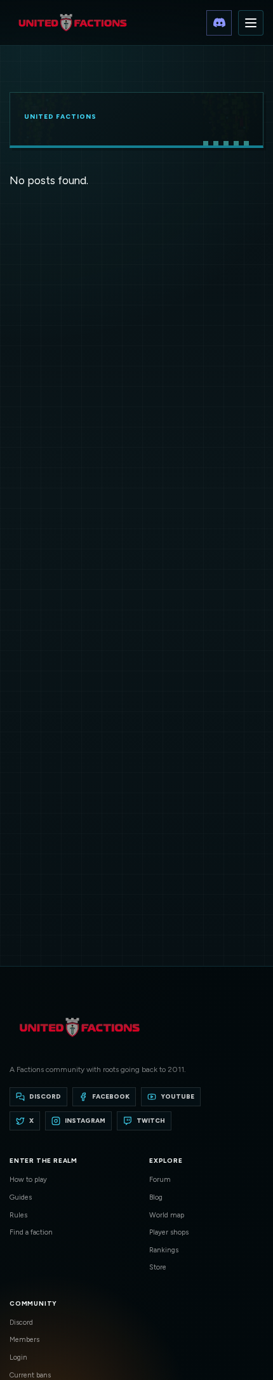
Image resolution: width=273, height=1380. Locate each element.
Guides (21, 1197)
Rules (18, 1215)
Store (157, 1267)
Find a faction (31, 1232)
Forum (160, 1180)
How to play (28, 1180)
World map (166, 1215)
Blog (156, 1197)
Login (18, 1357)
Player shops (169, 1232)
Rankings (163, 1250)
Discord (21, 1322)
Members (24, 1340)
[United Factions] (72, 22)
